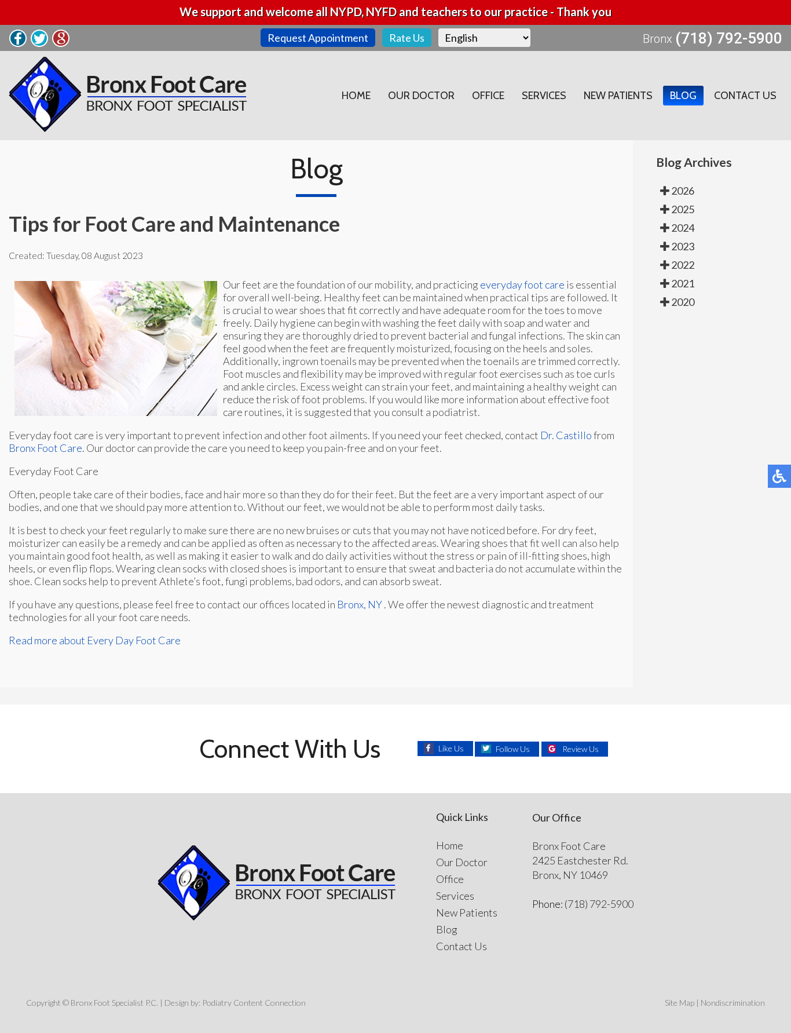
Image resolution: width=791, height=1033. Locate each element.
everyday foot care (522, 284)
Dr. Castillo (566, 435)
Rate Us (406, 37)
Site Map (679, 1003)
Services (544, 95)
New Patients (618, 95)
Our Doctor (421, 95)
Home (356, 95)
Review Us (580, 749)
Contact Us (745, 95)
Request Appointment (318, 37)
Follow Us (513, 749)
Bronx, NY (359, 604)
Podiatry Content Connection (254, 1003)
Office (488, 95)
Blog (683, 95)
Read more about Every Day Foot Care (95, 640)
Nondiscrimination (733, 1003)
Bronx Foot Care (45, 447)
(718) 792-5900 (728, 38)
